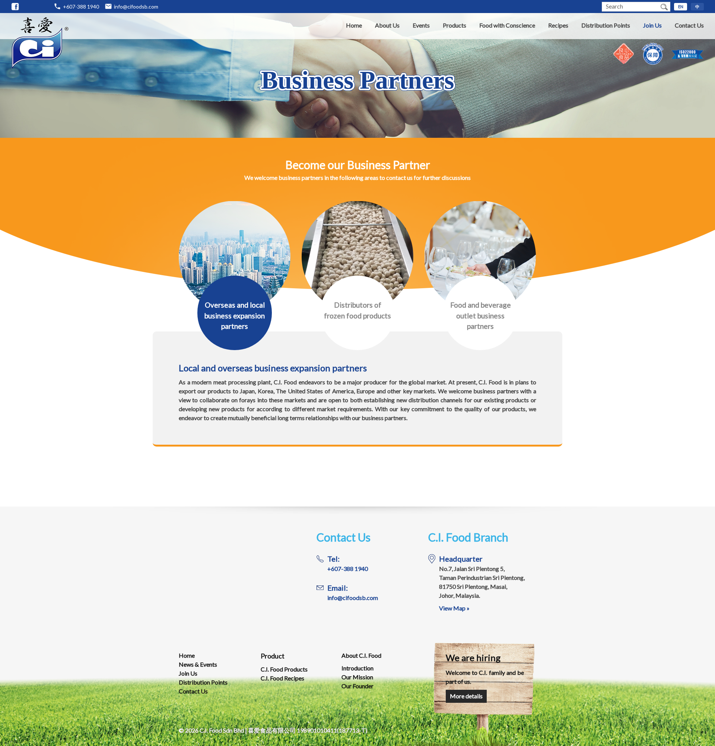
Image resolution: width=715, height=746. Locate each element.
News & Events (198, 664)
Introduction (357, 668)
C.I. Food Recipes (282, 678)
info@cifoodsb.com (136, 6)
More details (466, 695)
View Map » (454, 608)
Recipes (558, 25)
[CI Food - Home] (40, 66)
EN (680, 6)
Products (454, 25)
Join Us (652, 25)
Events (421, 25)
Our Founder (357, 685)
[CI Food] (15, 7)
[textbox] (630, 6)
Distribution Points (605, 25)
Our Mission (357, 676)
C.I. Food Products (284, 669)
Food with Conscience (507, 25)
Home (354, 25)
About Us (387, 25)
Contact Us (689, 25)
